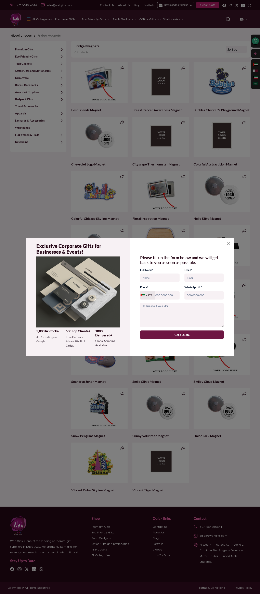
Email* (188, 270)
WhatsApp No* (193, 287)
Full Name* (146, 270)
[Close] (228, 243)
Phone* (144, 287)
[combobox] (147, 295)
